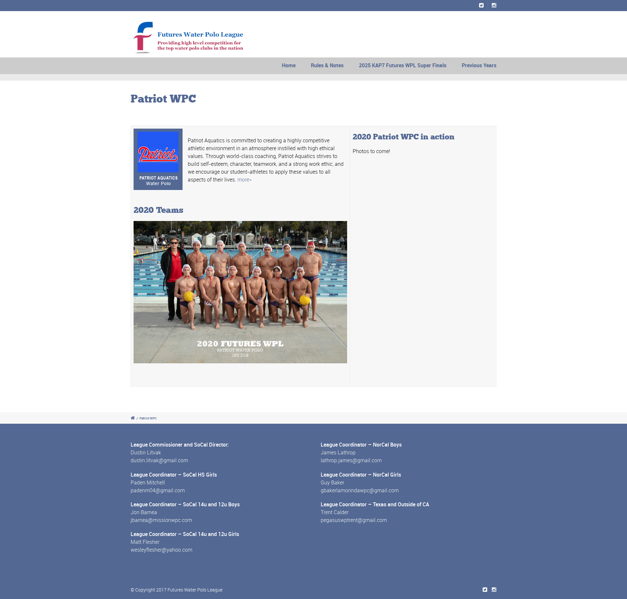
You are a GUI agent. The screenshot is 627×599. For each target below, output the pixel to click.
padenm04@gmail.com (158, 490)
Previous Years (479, 65)
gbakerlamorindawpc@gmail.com (360, 490)
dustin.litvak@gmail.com (159, 460)
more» (244, 179)
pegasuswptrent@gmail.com (354, 520)
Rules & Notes (327, 65)
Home (289, 65)
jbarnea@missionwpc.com (161, 520)
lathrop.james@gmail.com (351, 460)
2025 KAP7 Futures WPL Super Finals (402, 65)
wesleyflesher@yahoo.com (161, 549)
